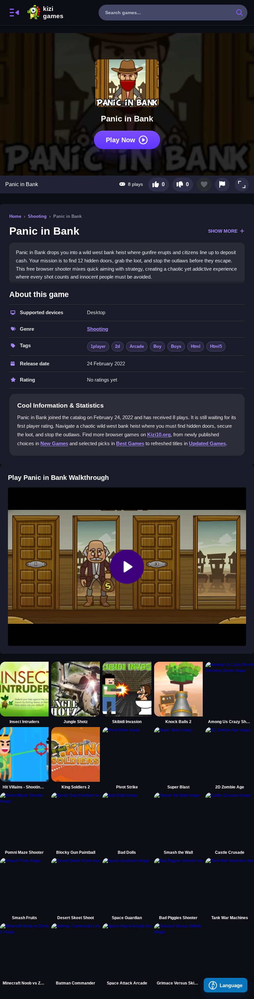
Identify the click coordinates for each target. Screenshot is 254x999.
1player (98, 346)
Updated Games (207, 443)
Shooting (37, 216)
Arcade (137, 346)
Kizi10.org (159, 434)
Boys (176, 346)
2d (117, 346)
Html (195, 346)
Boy (157, 346)
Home (15, 216)
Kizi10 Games (53, 12)
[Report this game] (222, 184)
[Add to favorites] (204, 184)
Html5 (216, 346)
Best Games (130, 443)
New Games (54, 443)
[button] (241, 184)
